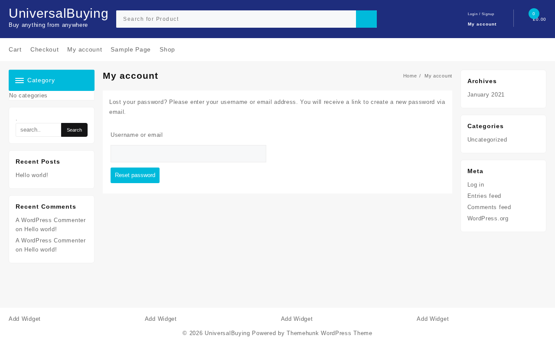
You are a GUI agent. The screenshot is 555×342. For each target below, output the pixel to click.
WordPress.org (488, 218)
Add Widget (25, 319)
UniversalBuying (59, 13)
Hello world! (32, 175)
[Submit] (366, 19)
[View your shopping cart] (526, 19)
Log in (475, 184)
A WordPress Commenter (51, 240)
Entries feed (484, 196)
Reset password (135, 175)
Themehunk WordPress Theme (329, 333)
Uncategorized (487, 139)
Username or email (137, 135)
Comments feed (489, 207)
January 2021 (486, 94)
